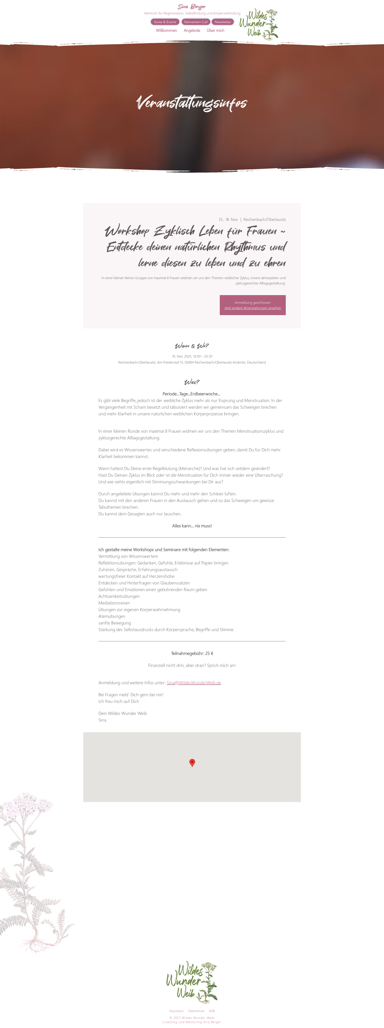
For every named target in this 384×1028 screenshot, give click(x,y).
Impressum (176, 1011)
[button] (192, 30)
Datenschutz (196, 1011)
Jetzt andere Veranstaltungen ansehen (252, 307)
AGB (212, 1011)
